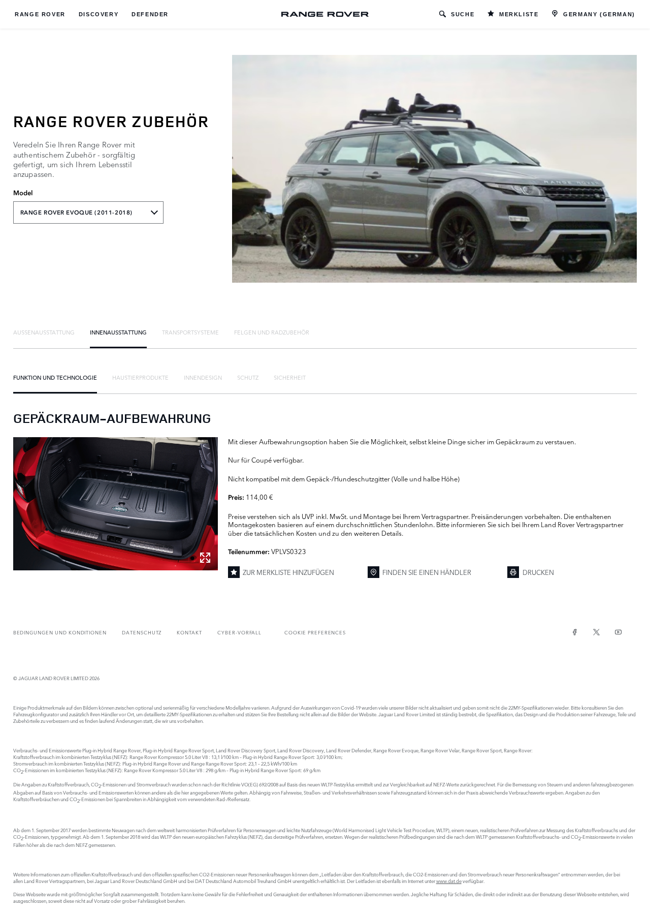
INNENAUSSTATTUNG (118, 332)
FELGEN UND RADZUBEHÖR (271, 332)
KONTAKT (189, 632)
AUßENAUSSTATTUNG (44, 332)
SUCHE (462, 14)
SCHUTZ (247, 377)
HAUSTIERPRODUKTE (140, 377)
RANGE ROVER (40, 14)
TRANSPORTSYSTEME (190, 332)
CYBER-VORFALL (239, 632)
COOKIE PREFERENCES (315, 632)
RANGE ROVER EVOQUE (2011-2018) (76, 212)
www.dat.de (449, 880)
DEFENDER (150, 14)
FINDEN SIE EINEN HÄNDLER (426, 571)
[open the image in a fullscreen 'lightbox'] (115, 503)
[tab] (44, 332)
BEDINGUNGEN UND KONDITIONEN (60, 632)
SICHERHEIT (290, 377)
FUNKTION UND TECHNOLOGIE (55, 377)
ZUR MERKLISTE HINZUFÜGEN (288, 571)
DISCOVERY (98, 14)
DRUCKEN (538, 571)
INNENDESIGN (203, 377)
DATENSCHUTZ (141, 632)
